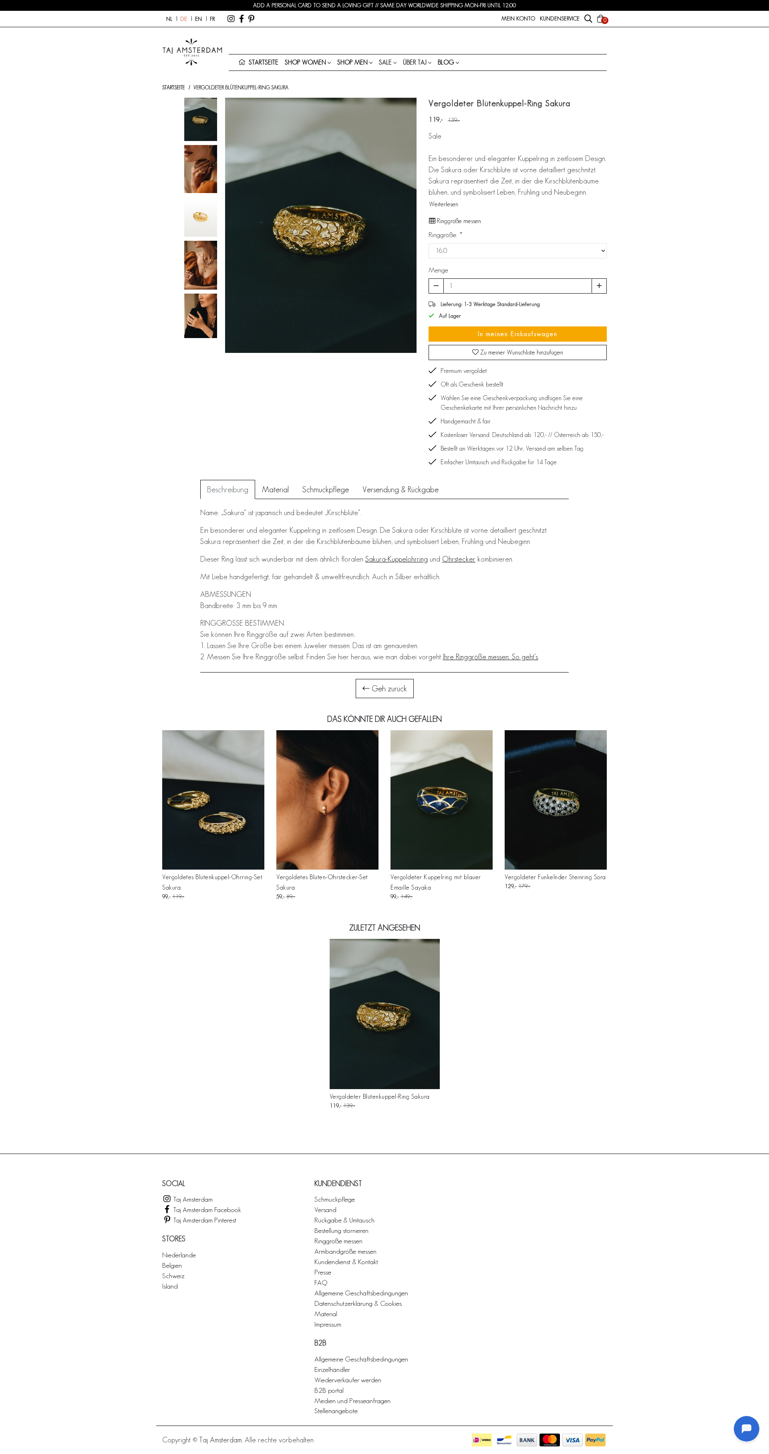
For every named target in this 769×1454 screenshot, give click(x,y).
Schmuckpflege (334, 1199)
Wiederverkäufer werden (347, 1380)
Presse (322, 1272)
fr (212, 19)
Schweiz (173, 1275)
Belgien (172, 1265)
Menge (438, 270)
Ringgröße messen (458, 220)
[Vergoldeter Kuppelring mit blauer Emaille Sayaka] (442, 800)
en (198, 19)
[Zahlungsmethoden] (482, 1440)
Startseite (173, 88)
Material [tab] (275, 489)
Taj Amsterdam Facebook (206, 1209)
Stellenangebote (336, 1410)
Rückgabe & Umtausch (344, 1220)
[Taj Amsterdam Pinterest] (251, 18)
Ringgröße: (445, 234)
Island (170, 1286)
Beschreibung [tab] (227, 489)
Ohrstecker (458, 559)
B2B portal (329, 1390)
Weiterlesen (443, 204)
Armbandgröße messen (345, 1251)
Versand (325, 1209)
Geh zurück (388, 688)
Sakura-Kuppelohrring (396, 559)
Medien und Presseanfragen (352, 1400)
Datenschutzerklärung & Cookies (358, 1303)
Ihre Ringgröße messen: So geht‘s (490, 656)
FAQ (320, 1282)
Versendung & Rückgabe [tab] (400, 489)
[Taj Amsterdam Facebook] (241, 18)
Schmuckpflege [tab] (325, 489)
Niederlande (179, 1255)
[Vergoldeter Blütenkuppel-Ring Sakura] (385, 1014)
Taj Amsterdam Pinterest (204, 1220)
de (183, 19)
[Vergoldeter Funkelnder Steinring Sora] (556, 800)
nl (169, 19)
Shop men (352, 62)
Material (325, 1313)
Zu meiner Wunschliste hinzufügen (521, 352)
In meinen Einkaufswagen (518, 333)
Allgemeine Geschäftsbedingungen (361, 1293)
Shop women (305, 62)
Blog (446, 62)
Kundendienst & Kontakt (346, 1261)
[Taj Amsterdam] (231, 18)
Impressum (327, 1324)
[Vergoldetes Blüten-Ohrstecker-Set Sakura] (327, 800)
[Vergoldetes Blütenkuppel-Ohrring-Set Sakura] (213, 800)
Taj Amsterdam (192, 1199)
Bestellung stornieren (341, 1230)
